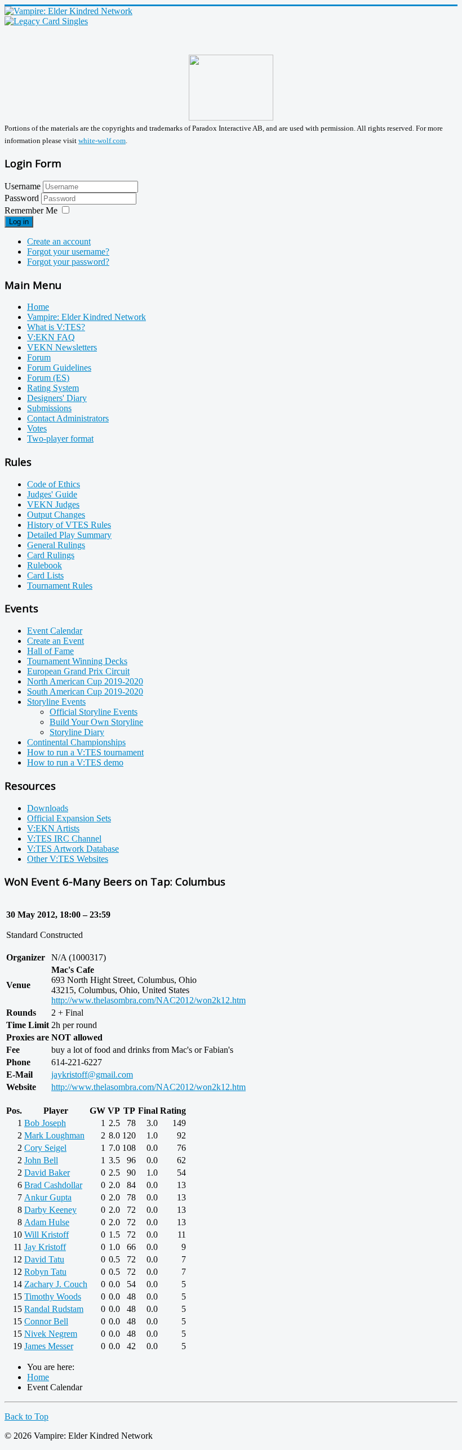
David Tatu (44, 1259)
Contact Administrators (68, 418)
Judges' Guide (52, 494)
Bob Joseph (45, 1123)
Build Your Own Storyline (96, 722)
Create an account (59, 241)
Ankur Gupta (48, 1197)
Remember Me (31, 210)
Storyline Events (56, 701)
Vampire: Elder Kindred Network (86, 317)
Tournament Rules (59, 585)
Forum (39, 357)
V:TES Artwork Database (73, 848)
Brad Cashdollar (53, 1185)
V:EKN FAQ (51, 337)
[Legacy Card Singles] (46, 21)
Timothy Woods (52, 1296)
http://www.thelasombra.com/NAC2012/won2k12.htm (148, 1000)
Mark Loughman (54, 1135)
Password (23, 198)
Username (23, 186)
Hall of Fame (50, 651)
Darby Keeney (50, 1210)
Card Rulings (50, 555)
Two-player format (60, 438)
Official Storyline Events (93, 712)
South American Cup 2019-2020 (85, 691)
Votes (37, 428)
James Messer (48, 1346)
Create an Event (55, 641)
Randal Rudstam (53, 1309)
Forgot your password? (68, 261)
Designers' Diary (57, 398)
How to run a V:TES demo (75, 762)
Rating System (53, 388)
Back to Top (26, 1416)
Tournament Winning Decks (77, 661)
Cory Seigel (45, 1148)
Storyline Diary (77, 732)
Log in (19, 221)
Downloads (47, 808)
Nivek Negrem (50, 1333)
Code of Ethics (53, 484)
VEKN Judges (53, 504)
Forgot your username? (68, 251)
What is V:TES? (56, 327)
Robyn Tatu (45, 1271)
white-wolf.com (102, 140)
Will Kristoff (46, 1234)
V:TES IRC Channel (64, 838)
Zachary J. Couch (55, 1284)
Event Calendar (54, 630)
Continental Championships (76, 742)
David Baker (47, 1172)
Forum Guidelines (59, 367)
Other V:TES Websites (67, 859)
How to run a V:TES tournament (85, 752)
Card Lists (45, 575)
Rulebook (44, 565)
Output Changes (56, 514)
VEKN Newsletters (62, 347)
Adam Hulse (46, 1222)
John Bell (41, 1160)
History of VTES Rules (69, 525)
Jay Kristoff (45, 1247)
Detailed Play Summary (69, 535)
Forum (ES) (48, 377)
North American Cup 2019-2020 (85, 681)
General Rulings (56, 545)
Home (38, 307)
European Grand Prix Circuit (78, 671)
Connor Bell (46, 1321)
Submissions (49, 408)
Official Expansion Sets (69, 818)
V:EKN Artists (53, 828)
